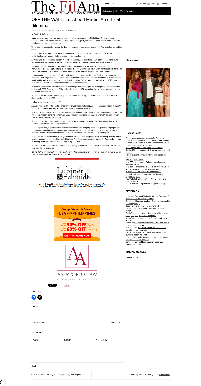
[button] (77, 159)
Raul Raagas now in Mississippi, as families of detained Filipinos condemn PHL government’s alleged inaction (148, 150)
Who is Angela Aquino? (135, 160)
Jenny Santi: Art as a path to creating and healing (145, 184)
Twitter (152, 4)
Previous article (40, 323)
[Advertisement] (148, 35)
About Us (119, 11)
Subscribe (142, 4)
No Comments (71, 30)
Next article (115, 323)
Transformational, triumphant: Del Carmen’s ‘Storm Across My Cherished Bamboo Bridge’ (145, 208)
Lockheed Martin (71, 60)
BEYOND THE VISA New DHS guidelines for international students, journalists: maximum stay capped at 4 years (145, 174)
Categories (107, 11)
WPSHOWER (164, 375)
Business (61, 30)
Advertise (130, 11)
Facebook (163, 4)
